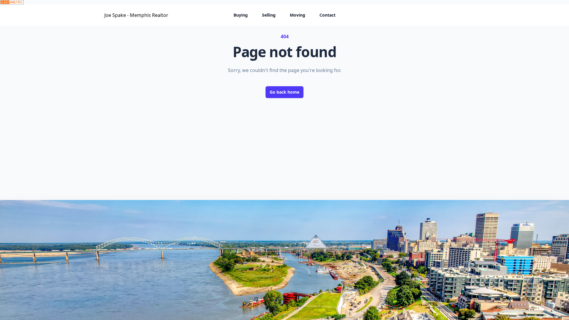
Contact (327, 15)
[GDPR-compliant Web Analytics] (284, 2)
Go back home (284, 92)
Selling (269, 15)
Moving (297, 15)
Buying (241, 15)
